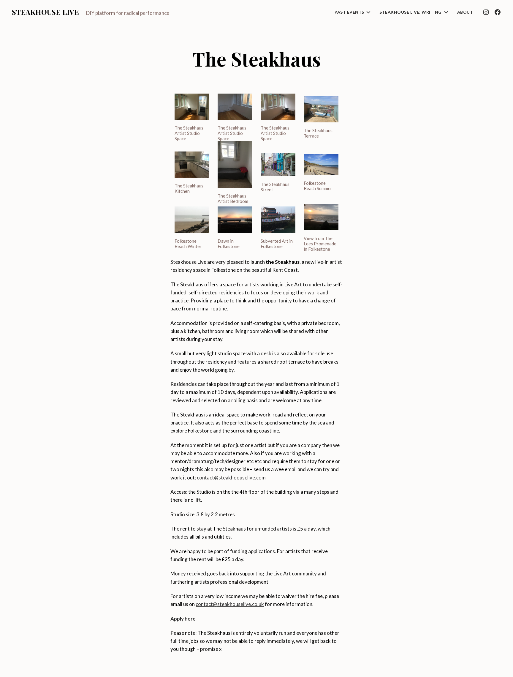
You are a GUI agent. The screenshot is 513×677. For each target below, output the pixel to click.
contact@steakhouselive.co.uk (230, 604)
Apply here (183, 619)
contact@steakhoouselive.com (231, 477)
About (465, 12)
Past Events (349, 12)
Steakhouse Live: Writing (410, 12)
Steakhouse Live (45, 11)
